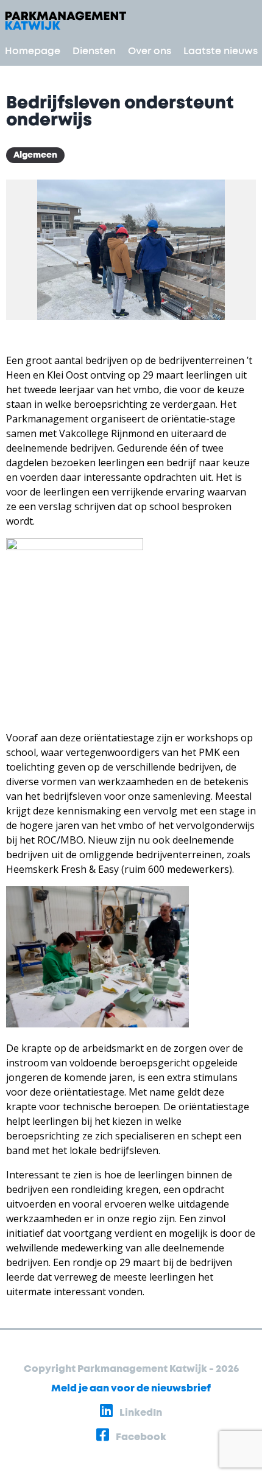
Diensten (94, 51)
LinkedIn (140, 1413)
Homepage (32, 51)
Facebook (140, 1437)
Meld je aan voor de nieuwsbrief (131, 1388)
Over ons (149, 51)
